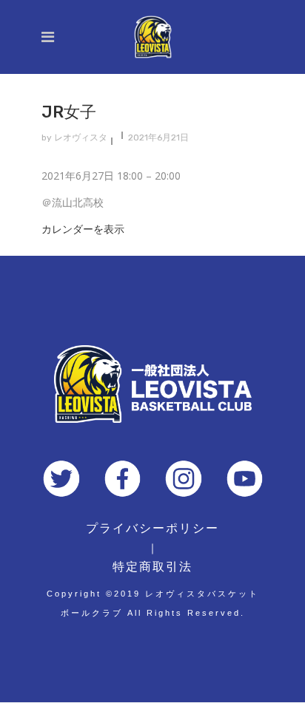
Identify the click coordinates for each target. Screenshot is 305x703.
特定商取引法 (152, 566)
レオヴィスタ (80, 137)
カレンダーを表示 (82, 229)
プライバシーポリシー (152, 528)
